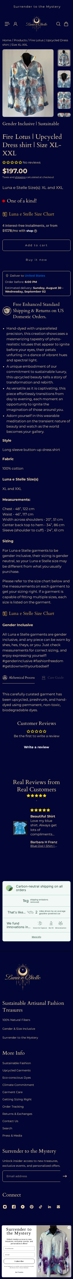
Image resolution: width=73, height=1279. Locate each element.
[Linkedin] (49, 1206)
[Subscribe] (65, 1176)
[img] (36, 795)
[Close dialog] (68, 1227)
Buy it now (36, 260)
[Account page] (15, 24)
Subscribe (19, 1261)
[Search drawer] (58, 24)
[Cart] (66, 24)
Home (7, 40)
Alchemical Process (22, 677)
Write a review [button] (36, 747)
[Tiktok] (40, 1206)
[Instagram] (4, 1206)
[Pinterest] (31, 1206)
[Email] (58, 1206)
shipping (20, 177)
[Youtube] (22, 1206)
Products (21, 40)
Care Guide (56, 677)
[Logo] (36, 24)
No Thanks (19, 1272)
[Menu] (7, 24)
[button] (12, 162)
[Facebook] (13, 1206)
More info (36, 937)
